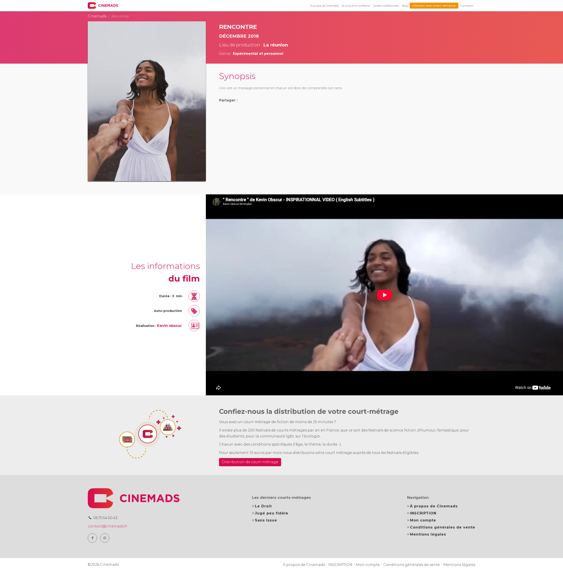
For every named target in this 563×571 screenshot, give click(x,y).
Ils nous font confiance (356, 5)
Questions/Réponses (385, 5)
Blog (405, 5)
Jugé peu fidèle (271, 513)
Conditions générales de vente (442, 527)
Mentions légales (428, 534)
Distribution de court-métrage (250, 462)
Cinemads (97, 16)
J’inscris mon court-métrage (434, 5)
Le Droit (263, 506)
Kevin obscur (169, 326)
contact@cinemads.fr (107, 526)
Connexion (466, 5)
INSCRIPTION (423, 513)
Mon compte (423, 520)
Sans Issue (266, 520)
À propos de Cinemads (324, 5)
